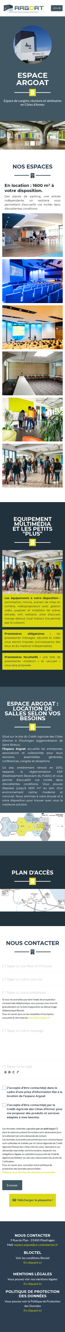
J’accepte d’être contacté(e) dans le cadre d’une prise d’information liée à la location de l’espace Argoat (34, 1092)
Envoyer (12, 1185)
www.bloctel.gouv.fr (39, 1017)
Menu (56, 8)
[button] (5, 135)
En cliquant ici (33, 1262)
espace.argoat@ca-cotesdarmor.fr (36, 1244)
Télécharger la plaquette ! (34, 1200)
